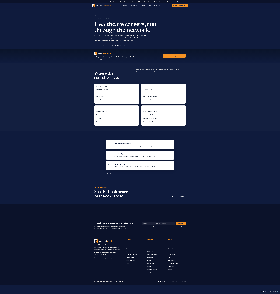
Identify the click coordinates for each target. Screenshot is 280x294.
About (169, 243)
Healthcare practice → (178, 196)
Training (128, 263)
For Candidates (172, 260)
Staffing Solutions (130, 260)
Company (143, 5)
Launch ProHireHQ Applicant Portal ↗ (174, 56)
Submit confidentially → (102, 45)
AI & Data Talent (151, 251)
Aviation (149, 266)
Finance (149, 260)
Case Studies (171, 254)
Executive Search (130, 246)
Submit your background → (114, 174)
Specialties (134, 5)
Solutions (126, 5)
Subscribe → (181, 223)
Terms (172, 281)
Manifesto (170, 249)
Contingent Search (130, 251)
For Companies (130, 243)
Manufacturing (150, 263)
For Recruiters (156, 5)
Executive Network (112, 15)
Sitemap (160, 281)
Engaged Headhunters (99, 15)
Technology (150, 257)
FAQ (169, 257)
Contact (170, 269)
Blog (169, 251)
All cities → (150, 272)
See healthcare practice (118, 45)
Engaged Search (130, 249)
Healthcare (150, 243)
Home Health (150, 246)
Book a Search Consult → (180, 5)
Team (169, 246)
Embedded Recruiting (131, 254)
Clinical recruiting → (152, 269)
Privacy (166, 281)
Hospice (149, 249)
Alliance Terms (180, 281)
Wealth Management (152, 254)
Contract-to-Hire (130, 257)
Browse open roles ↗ (173, 263)
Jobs (149, 5)
